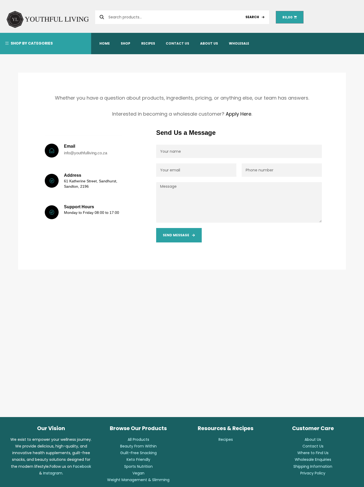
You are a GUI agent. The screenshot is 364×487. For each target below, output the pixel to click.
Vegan (138, 473)
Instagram (52, 473)
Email (69, 146)
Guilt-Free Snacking (138, 452)
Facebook (82, 466)
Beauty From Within (138, 446)
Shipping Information (312, 466)
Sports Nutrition (138, 466)
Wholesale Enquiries (313, 459)
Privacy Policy (312, 473)
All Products (138, 439)
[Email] (52, 151)
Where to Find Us (313, 452)
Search (252, 17)
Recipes (226, 439)
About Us (313, 439)
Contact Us (312, 446)
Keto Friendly (138, 459)
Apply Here (238, 114)
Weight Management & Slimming (138, 479)
